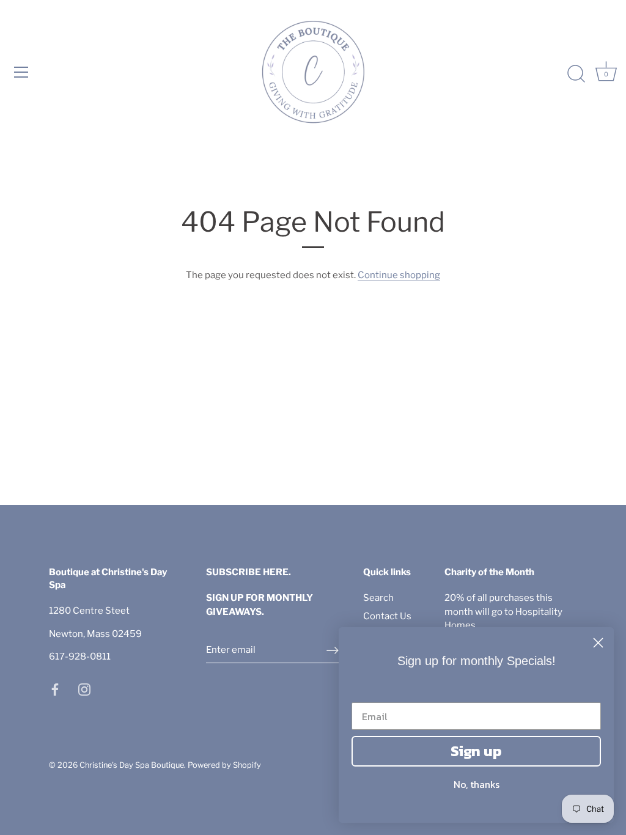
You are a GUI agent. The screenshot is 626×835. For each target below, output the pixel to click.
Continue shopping (399, 275)
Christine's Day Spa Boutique (131, 765)
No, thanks (476, 784)
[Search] (575, 74)
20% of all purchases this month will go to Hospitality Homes (503, 611)
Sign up (476, 751)
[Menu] (21, 72)
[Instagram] (84, 688)
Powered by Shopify (224, 765)
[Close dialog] (598, 642)
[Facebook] (55, 688)
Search (378, 597)
